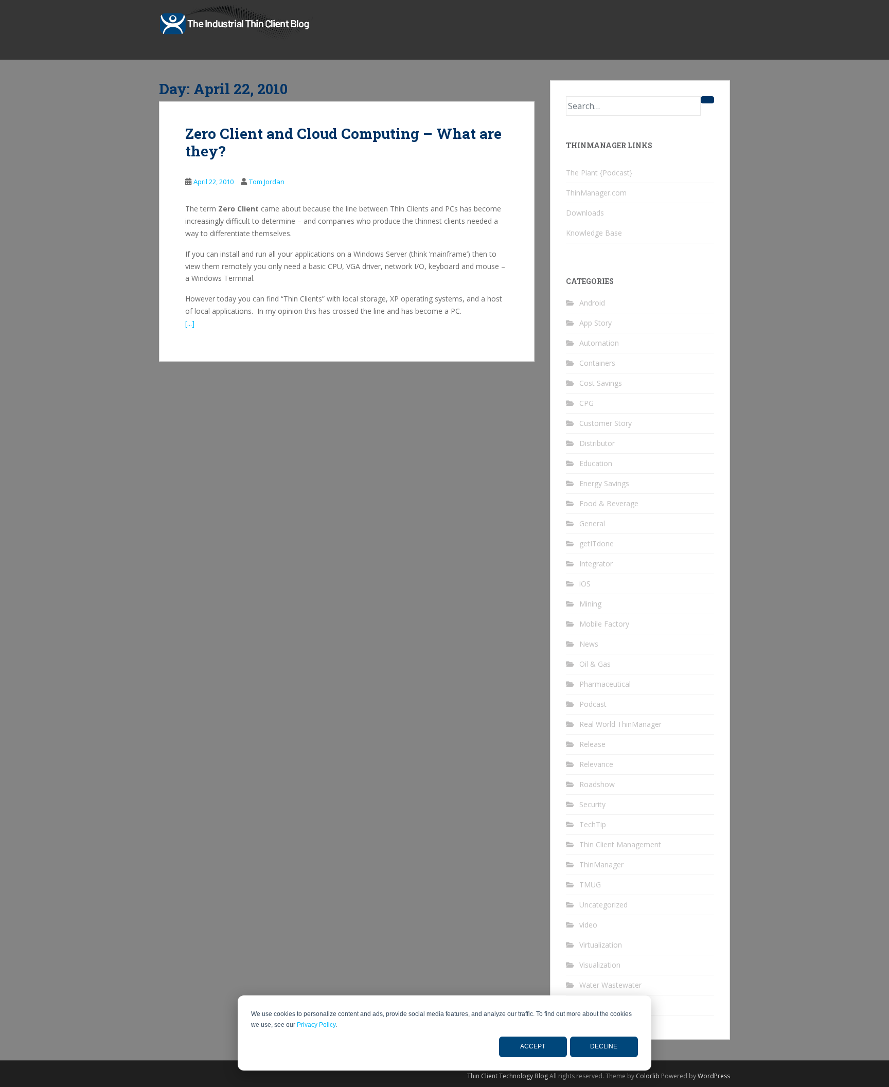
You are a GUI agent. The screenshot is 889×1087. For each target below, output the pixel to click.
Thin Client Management (620, 844)
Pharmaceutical (605, 684)
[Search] (707, 99)
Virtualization (600, 945)
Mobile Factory (604, 624)
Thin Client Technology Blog (507, 1076)
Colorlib (648, 1076)
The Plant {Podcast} (599, 172)
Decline (603, 1046)
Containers (597, 363)
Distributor (597, 443)
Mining (590, 604)
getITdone (596, 543)
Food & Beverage (608, 503)
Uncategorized (603, 905)
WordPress (714, 1076)
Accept (532, 1046)
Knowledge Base (594, 233)
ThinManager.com (596, 193)
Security (592, 804)
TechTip (592, 824)
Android (592, 303)
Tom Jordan (267, 181)
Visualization (599, 965)
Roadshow (597, 784)
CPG (586, 403)
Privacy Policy (316, 1024)
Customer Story (605, 423)
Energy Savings (604, 483)
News (588, 644)
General (592, 523)
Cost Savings (600, 383)
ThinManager (601, 864)
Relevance (596, 764)
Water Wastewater (610, 985)
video (588, 925)
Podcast (593, 704)
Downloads (585, 213)
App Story (595, 323)
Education (595, 463)
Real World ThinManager (620, 724)
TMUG (590, 884)
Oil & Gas (595, 664)
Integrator (596, 563)
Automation (599, 343)
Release (592, 744)
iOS (585, 584)
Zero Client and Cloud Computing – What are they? (343, 142)
